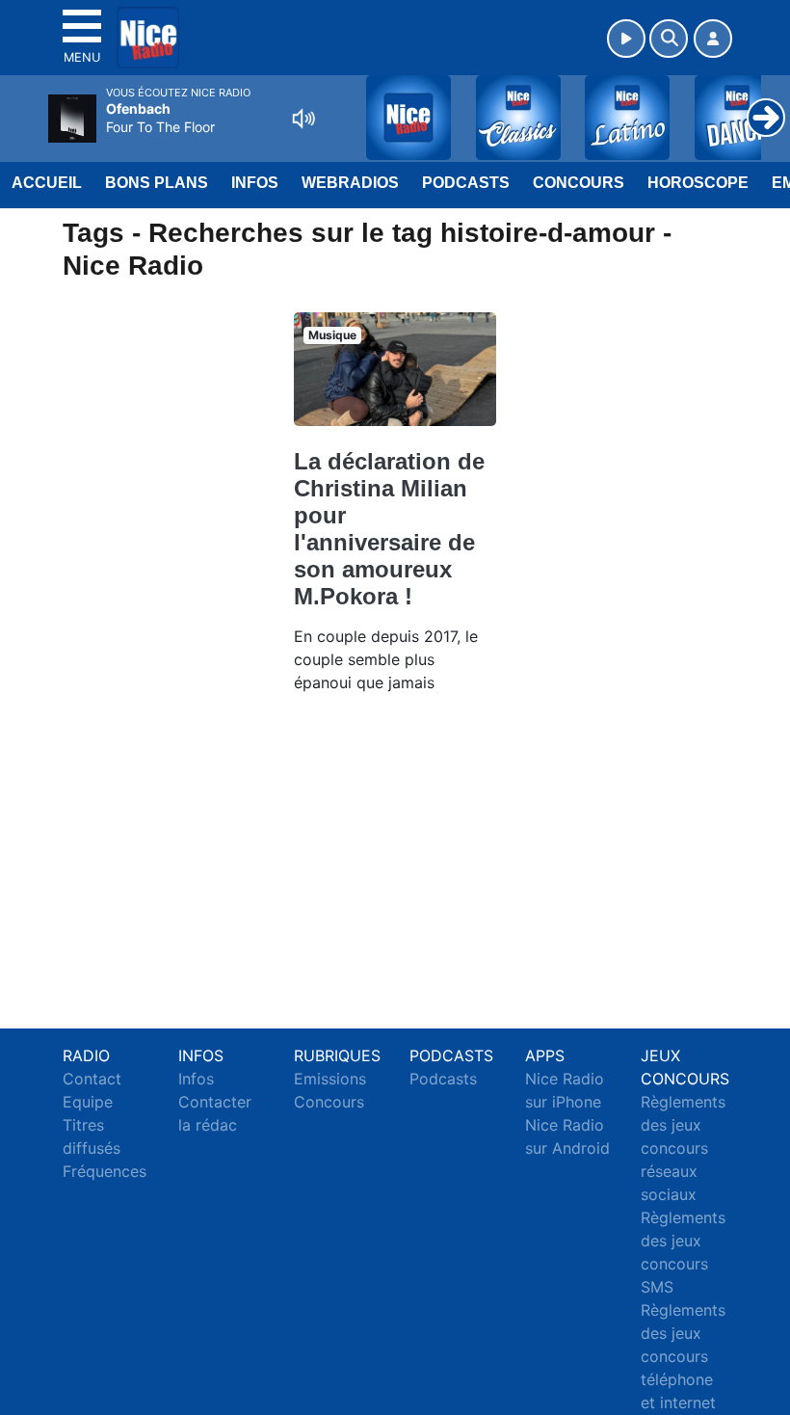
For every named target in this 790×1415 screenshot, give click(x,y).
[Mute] (303, 118)
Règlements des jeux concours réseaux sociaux (683, 1148)
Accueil (47, 182)
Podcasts (466, 182)
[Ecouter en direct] (626, 38)
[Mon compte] (713, 38)
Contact (92, 1078)
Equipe (88, 1101)
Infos (254, 182)
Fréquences (104, 1171)
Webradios (350, 182)
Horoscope (698, 182)
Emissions (330, 1078)
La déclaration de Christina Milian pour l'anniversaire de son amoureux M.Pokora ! (389, 528)
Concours (578, 182)
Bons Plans (156, 182)
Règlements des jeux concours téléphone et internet (683, 1356)
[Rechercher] (668, 38)
